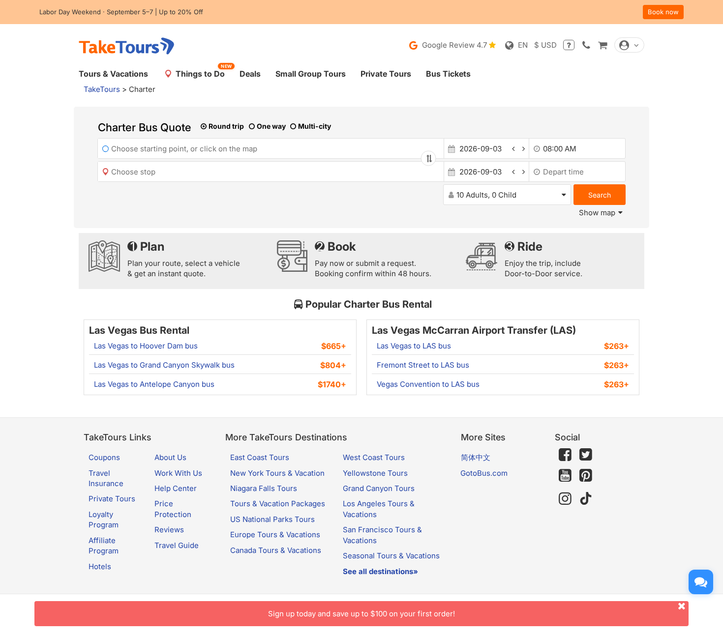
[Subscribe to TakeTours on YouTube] (565, 475)
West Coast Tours (374, 457)
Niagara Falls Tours (263, 488)
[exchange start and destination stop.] (428, 158)
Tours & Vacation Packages (277, 503)
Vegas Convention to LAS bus (428, 384)
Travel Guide (176, 545)
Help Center (175, 488)
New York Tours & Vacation (277, 473)
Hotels (100, 566)
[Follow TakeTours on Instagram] (565, 498)
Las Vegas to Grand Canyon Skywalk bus (164, 365)
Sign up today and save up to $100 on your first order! (361, 613)
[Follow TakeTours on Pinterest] (585, 475)
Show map (597, 212)
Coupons (104, 457)
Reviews (169, 529)
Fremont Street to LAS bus (423, 365)
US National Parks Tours (272, 519)
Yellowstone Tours (375, 473)
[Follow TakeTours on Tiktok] (585, 498)
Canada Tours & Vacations (275, 550)
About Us (170, 457)
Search (599, 195)
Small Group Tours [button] (310, 74)
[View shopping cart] (602, 45)
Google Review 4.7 (453, 45)
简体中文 (475, 457)
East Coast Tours (259, 457)
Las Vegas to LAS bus (414, 345)
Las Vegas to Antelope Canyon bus (154, 384)
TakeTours (102, 89)
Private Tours (386, 74)
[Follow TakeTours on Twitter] (585, 454)
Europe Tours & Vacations (275, 534)
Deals (250, 74)
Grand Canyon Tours (379, 488)
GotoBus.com (484, 473)
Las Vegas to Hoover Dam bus (146, 345)
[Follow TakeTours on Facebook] (565, 454)
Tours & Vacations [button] (113, 74)
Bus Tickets (448, 74)
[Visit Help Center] (568, 45)
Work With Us (178, 473)
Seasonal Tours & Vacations (391, 555)
